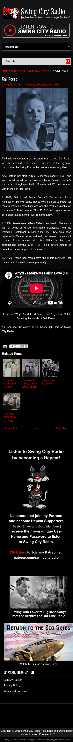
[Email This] (11, 346)
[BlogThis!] (15, 346)
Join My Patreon (13, 679)
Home (6, 70)
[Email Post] (5, 346)
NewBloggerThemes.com (57, 739)
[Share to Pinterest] (26, 346)
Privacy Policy (12, 685)
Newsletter (46, 70)
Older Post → (63, 428)
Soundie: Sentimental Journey (9, 383)
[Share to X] (19, 346)
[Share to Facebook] (22, 346)
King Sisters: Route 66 (49, 382)
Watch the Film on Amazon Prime (38, 664)
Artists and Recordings (25, 70)
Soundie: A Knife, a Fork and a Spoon (29, 383)
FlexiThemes (20, 739)
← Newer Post (10, 428)
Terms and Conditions (16, 691)
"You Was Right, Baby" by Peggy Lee (10, 417)
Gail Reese (9, 79)
